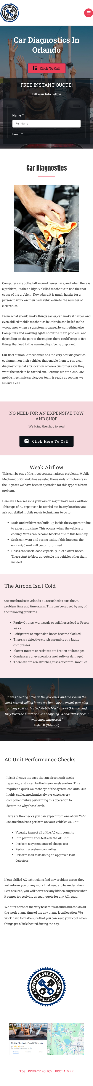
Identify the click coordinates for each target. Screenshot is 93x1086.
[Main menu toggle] (88, 12)
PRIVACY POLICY (40, 1071)
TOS (22, 1071)
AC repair (26, 507)
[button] (46, 441)
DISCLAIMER (64, 1071)
